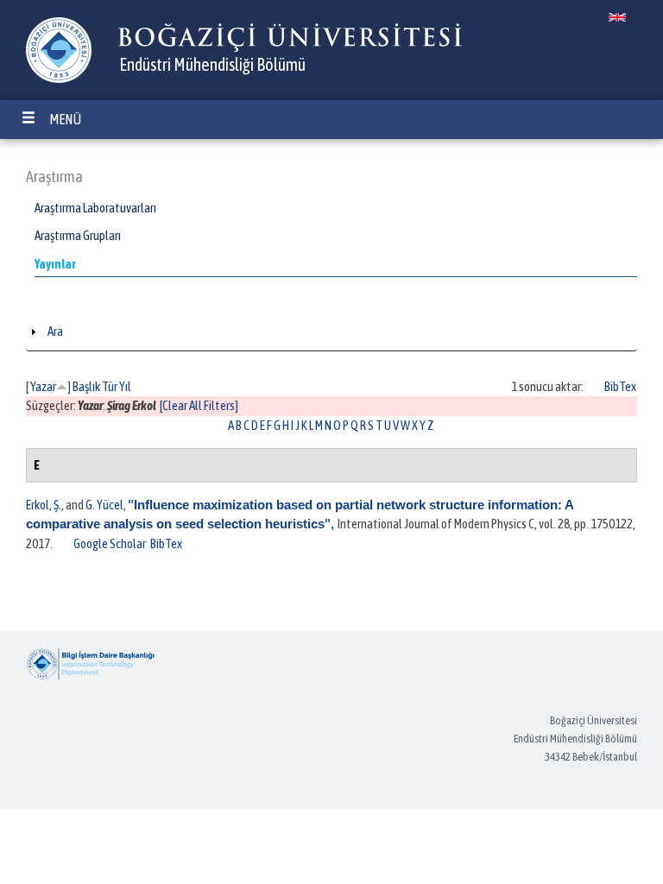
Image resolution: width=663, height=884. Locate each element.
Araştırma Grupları (78, 235)
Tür (109, 386)
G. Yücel (104, 504)
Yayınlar (55, 263)
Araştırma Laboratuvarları (95, 207)
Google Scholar (109, 543)
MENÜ (65, 119)
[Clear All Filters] (199, 405)
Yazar (43, 386)
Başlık (86, 386)
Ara (55, 331)
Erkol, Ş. (43, 504)
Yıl (125, 386)
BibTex (620, 386)
